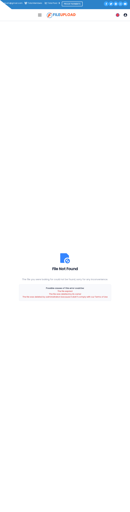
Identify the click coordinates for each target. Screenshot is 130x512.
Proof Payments (72, 4)
